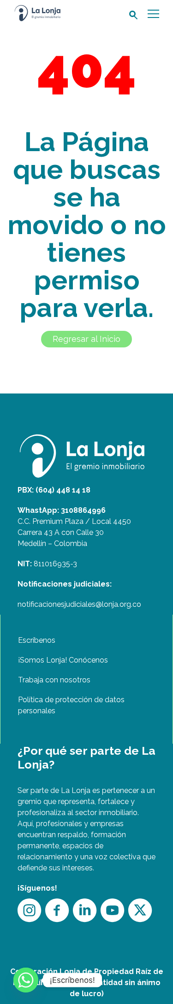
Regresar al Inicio (86, 339)
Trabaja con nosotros (54, 679)
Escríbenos (36, 640)
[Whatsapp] (25, 980)
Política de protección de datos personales (71, 705)
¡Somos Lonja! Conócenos (63, 660)
